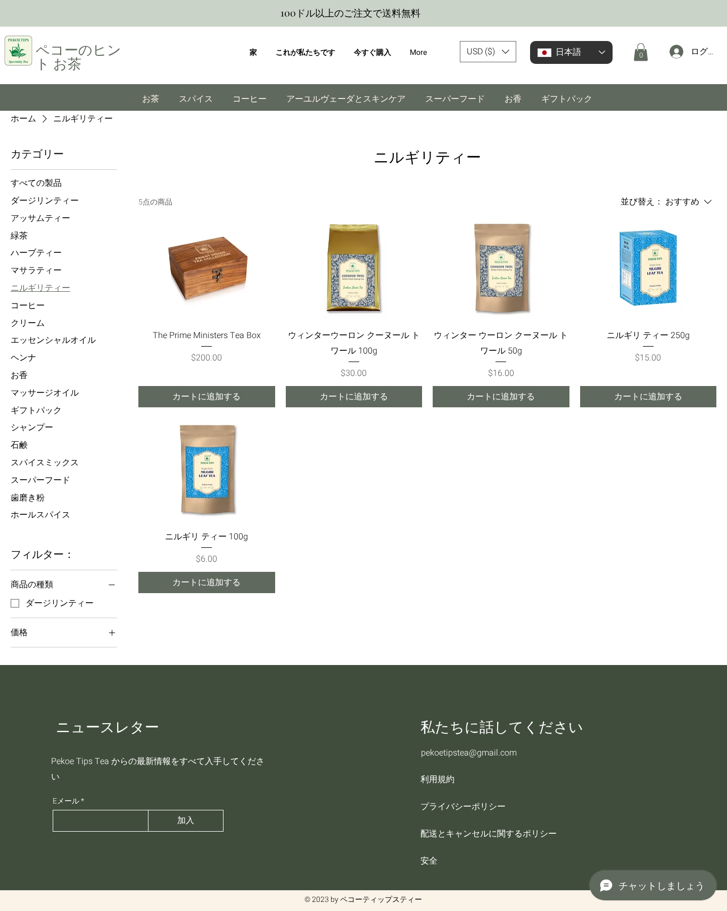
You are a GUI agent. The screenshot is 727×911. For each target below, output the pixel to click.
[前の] (13, 13)
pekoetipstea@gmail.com (469, 752)
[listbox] (488, 51)
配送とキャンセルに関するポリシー (477, 833)
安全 (428, 861)
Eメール (66, 801)
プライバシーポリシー (463, 806)
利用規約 (437, 779)
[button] (488, 51)
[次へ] (714, 13)
